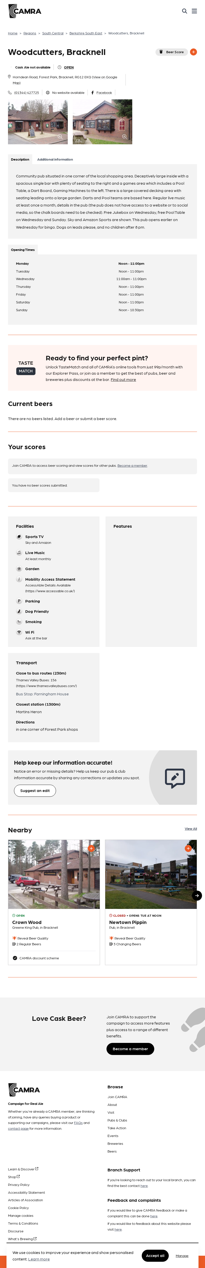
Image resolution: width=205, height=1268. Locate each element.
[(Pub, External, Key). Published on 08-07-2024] (151, 902)
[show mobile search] (185, 11)
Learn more (39, 1258)
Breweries (115, 1143)
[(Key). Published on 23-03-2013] (54, 902)
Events (113, 1135)
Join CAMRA (117, 1097)
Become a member (132, 465)
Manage (182, 1255)
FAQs (78, 1122)
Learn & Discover (21, 1169)
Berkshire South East (86, 33)
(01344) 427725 (26, 92)
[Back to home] (25, 11)
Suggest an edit (35, 790)
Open (69, 67)
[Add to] (193, 51)
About (112, 1104)
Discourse (16, 1231)
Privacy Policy (19, 1184)
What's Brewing (21, 1239)
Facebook (104, 92)
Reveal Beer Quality (32, 938)
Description (20, 159)
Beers (112, 1151)
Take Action (117, 1128)
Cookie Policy (18, 1208)
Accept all (155, 1255)
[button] (197, 896)
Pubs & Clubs (117, 1120)
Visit (111, 1112)
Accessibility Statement (26, 1192)
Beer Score (175, 52)
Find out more (123, 379)
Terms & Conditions (23, 1223)
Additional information (55, 159)
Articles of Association (25, 1200)
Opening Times (23, 249)
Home (13, 33)
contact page (18, 1128)
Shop (12, 1177)
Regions (30, 33)
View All (191, 828)
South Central (53, 33)
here (144, 1185)
